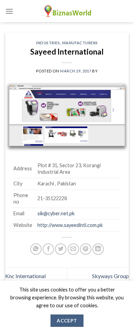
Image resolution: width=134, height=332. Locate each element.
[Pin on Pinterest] (85, 249)
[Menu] (9, 11)
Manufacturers (80, 43)
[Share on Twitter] (60, 249)
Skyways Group (110, 276)
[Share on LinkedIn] (98, 249)
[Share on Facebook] (48, 249)
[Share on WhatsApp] (36, 249)
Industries (48, 43)
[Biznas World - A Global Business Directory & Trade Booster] (67, 11)
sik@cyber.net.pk (56, 213)
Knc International (25, 276)
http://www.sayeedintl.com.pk (70, 225)
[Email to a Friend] (73, 249)
